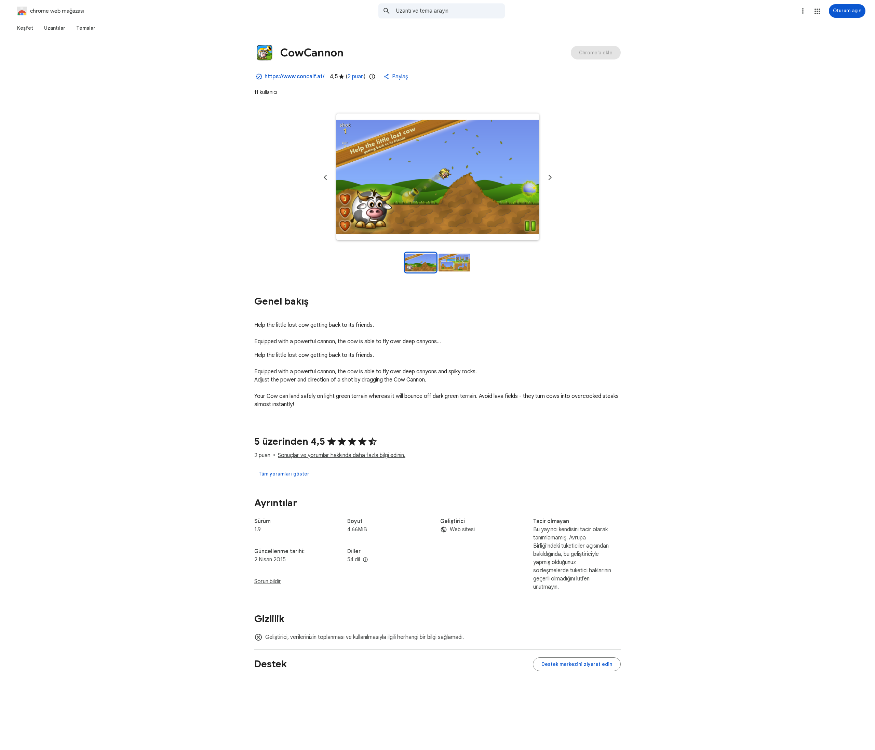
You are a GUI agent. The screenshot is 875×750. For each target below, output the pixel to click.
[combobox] (450, 11)
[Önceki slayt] (325, 177)
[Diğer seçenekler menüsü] (803, 11)
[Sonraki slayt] (550, 177)
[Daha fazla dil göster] (365, 560)
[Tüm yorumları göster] (283, 474)
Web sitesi (462, 529)
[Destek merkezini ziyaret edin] (577, 664)
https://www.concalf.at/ (294, 76)
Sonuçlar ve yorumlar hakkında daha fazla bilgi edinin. (341, 455)
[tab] (25, 28)
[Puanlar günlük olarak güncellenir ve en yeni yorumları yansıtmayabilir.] (372, 76)
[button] (817, 11)
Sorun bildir (267, 581)
